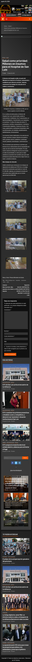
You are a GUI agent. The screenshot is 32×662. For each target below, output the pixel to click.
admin (5, 73)
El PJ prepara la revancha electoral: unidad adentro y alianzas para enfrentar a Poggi (16, 447)
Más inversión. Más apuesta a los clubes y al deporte (9, 288)
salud (8, 282)
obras (4, 282)
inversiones (23, 280)
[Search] (30, 19)
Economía (5, 642)
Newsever (28, 658)
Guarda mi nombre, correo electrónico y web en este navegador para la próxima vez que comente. (15, 348)
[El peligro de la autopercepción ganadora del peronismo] (16, 546)
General (4, 442)
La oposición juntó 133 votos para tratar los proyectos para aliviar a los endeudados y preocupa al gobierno (16, 647)
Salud (7, 57)
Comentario (7, 310)
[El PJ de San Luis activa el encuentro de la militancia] (16, 372)
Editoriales (5, 556)
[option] (16, 484)
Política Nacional (11, 556)
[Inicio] (3, 19)
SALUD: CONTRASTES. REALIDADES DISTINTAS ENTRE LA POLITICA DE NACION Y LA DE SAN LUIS (22, 290)
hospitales (18, 280)
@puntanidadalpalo (16, 470)
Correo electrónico (9, 336)
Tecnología (5, 612)
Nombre (6, 331)
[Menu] (6, 19)
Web (5, 341)
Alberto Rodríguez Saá (10, 280)
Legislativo (7, 476)
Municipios (13, 500)
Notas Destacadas (6, 382)
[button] (6, 19)
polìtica (4, 57)
